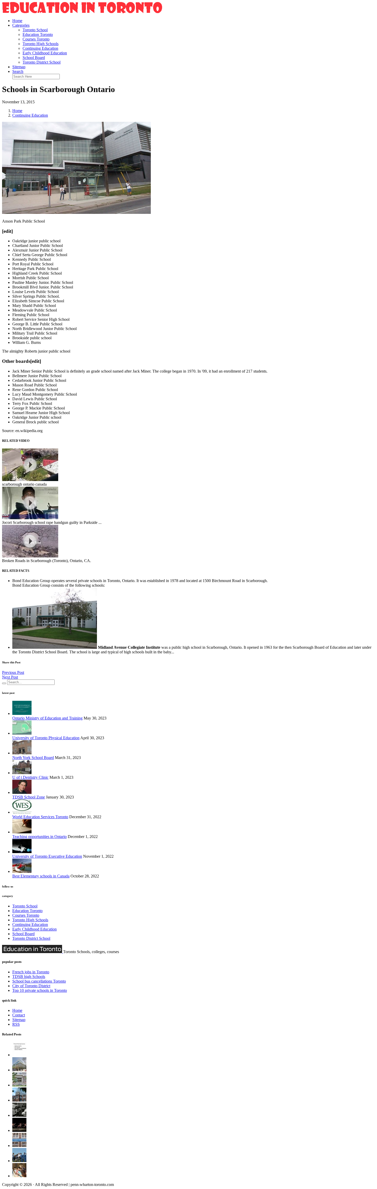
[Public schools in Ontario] (19, 1115)
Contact (18, 1015)
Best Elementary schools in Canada (41, 876)
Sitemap (18, 67)
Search (17, 71)
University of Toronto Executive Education (47, 856)
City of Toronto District (31, 986)
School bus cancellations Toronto (39, 981)
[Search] (4, 683)
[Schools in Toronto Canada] (19, 1070)
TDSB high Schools (28, 976)
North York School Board (33, 757)
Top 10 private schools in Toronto (39, 990)
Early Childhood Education (45, 53)
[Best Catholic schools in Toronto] (19, 1100)
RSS (16, 1024)
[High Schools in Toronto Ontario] (19, 1130)
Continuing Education (40, 48)
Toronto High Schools (40, 44)
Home (17, 20)
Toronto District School (42, 62)
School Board (34, 57)
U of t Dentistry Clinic (30, 777)
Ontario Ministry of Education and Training (47, 718)
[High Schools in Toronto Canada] (19, 1160)
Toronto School (35, 30)
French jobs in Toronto (30, 972)
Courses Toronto (36, 39)
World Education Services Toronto (40, 817)
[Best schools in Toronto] (19, 1085)
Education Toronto (38, 34)
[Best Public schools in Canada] (19, 1176)
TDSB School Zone (28, 797)
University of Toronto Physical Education (46, 738)
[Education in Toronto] (82, 12)
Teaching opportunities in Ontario (39, 836)
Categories (20, 25)
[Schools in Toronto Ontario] (19, 1055)
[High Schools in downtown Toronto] (19, 1145)
